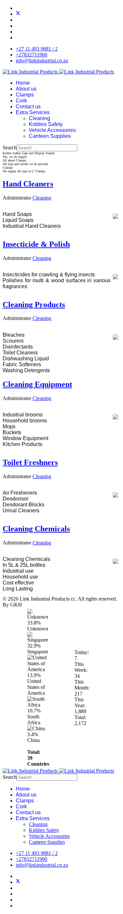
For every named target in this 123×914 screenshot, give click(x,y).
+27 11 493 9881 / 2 (37, 49)
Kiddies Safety (46, 124)
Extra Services (33, 112)
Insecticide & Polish (36, 244)
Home (23, 83)
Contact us (28, 106)
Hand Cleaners (28, 184)
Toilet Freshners (30, 462)
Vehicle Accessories (52, 130)
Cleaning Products (34, 304)
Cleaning (39, 118)
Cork (21, 100)
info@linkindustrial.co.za (42, 60)
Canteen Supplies (50, 136)
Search (10, 147)
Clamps (25, 94)
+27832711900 (31, 54)
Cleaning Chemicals (36, 528)
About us (26, 89)
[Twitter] (18, 14)
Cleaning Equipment (37, 384)
